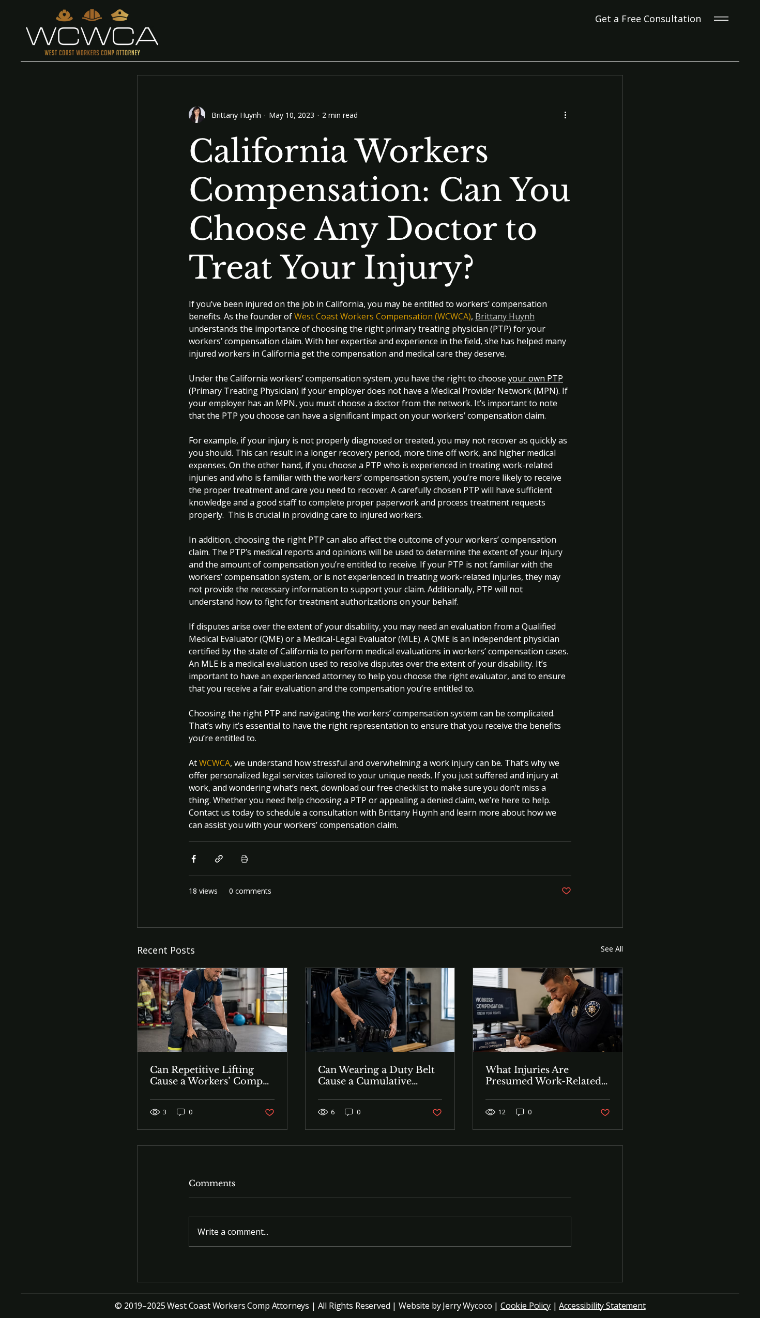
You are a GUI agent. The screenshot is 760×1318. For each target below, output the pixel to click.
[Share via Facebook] (194, 859)
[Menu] (721, 18)
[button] (648, 18)
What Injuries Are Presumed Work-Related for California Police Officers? (543, 1075)
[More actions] (565, 115)
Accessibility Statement (602, 1305)
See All (612, 949)
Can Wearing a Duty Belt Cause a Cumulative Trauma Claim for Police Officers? (376, 1075)
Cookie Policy (525, 1305)
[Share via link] (219, 859)
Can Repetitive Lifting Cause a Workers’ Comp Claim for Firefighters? (206, 1075)
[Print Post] (244, 859)
